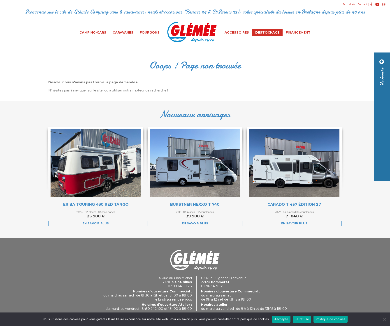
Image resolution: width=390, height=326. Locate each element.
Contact (362, 4)
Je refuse (302, 319)
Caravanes (123, 32)
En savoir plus (96, 223)
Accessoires (237, 32)
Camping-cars (92, 32)
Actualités (349, 4)
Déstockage (267, 32)
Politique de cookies (330, 319)
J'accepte (281, 319)
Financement (298, 32)
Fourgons (150, 32)
